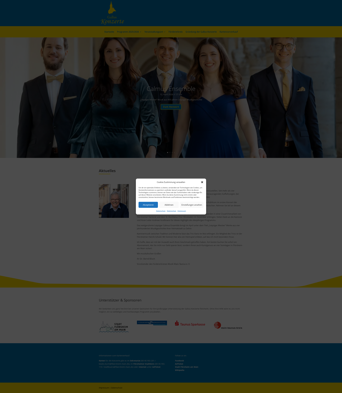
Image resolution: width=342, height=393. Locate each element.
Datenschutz (161, 211)
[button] (202, 182)
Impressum (182, 211)
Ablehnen (169, 204)
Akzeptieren (148, 204)
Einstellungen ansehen (191, 204)
